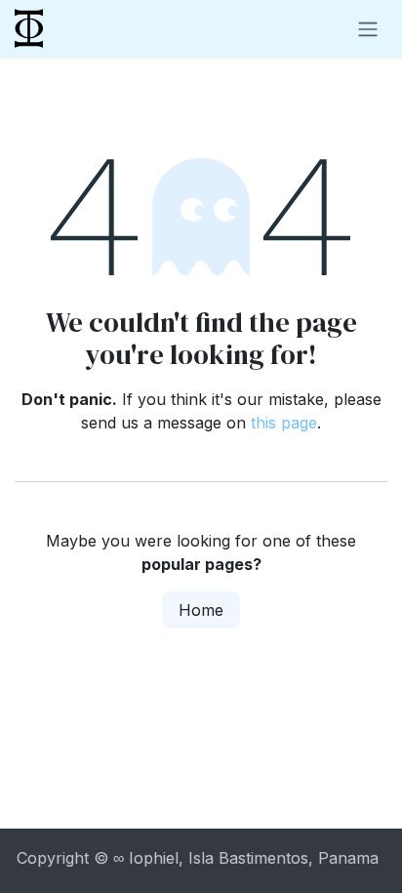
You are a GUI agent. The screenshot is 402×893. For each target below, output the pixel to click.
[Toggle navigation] (367, 28)
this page (284, 422)
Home (201, 610)
